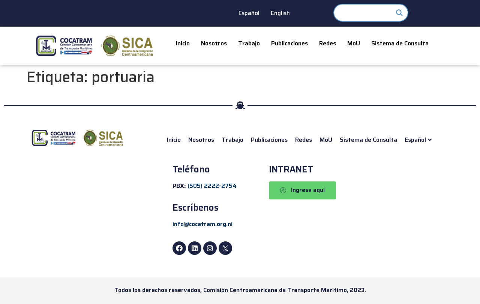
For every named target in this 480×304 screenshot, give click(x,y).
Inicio (183, 43)
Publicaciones (289, 43)
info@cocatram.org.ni (202, 224)
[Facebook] (179, 248)
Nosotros (214, 43)
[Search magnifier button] (399, 12)
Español (249, 13)
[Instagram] (210, 248)
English (280, 13)
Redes (327, 43)
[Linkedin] (194, 248)
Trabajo (249, 43)
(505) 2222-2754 (212, 185)
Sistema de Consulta (400, 43)
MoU (353, 43)
